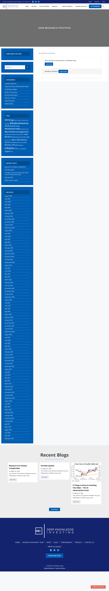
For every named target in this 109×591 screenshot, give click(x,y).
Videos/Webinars (10, 101)
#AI (15, 120)
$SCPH (7, 142)
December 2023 (9, 288)
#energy (7, 123)
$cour (13, 137)
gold (16, 145)
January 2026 (9, 216)
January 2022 (9, 355)
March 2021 (8, 384)
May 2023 (7, 308)
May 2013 (7, 436)
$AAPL (22, 134)
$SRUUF (15, 142)
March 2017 (8, 427)
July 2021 (7, 372)
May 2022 (7, 343)
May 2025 (7, 239)
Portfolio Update (9, 170)
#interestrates (12, 128)
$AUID (7, 137)
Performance (66, 542)
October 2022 (9, 329)
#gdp (18, 126)
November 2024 (9, 256)
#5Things (9, 120)
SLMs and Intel (9, 177)
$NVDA (24, 140)
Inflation (10, 148)
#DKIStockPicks (25, 120)
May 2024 (7, 274)
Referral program (98, 587)
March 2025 (8, 245)
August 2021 (8, 369)
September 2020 (10, 398)
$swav (19, 142)
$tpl (25, 142)
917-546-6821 (57, 546)
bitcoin (8, 145)
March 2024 (8, 280)
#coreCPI (19, 120)
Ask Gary (34, 6)
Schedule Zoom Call (81, 6)
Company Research (11, 83)
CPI (13, 145)
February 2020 (9, 412)
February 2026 (9, 213)
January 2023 (9, 320)
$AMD (26, 134)
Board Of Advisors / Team (33, 542)
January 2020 (9, 415)
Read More (13, 479)
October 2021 (9, 363)
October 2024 (9, 259)
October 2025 (9, 225)
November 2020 (9, 392)
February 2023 (9, 317)
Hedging (21, 145)
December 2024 (9, 254)
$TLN (22, 142)
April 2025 (7, 242)
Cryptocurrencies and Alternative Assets (17, 86)
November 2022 (9, 326)
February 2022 (9, 352)
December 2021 (9, 358)
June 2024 (8, 271)
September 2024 (10, 262)
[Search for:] (15, 67)
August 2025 (8, 231)
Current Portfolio (44, 6)
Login (90, 1)
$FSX (21, 137)
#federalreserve (19, 123)
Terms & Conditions (60, 568)
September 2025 (10, 228)
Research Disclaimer (49, 568)
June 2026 (8, 202)
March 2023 (8, 314)
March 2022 (8, 349)
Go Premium (95, 6)
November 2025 (9, 222)
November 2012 (9, 438)
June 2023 (8, 306)
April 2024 (7, 277)
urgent (7, 151)
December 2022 (9, 323)
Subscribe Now (54, 556)
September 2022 (10, 332)
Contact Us (89, 542)
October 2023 (9, 294)
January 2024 (9, 285)
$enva (17, 137)
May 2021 (7, 378)
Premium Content (10, 98)
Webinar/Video (9, 104)
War (12, 151)
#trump (18, 134)
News (48, 542)
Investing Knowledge (11, 89)
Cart (103, 1)
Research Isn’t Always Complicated (15, 167)
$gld (28, 137)
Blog (56, 542)
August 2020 (8, 401)
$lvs (19, 139)
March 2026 (8, 210)
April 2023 (7, 311)
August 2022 (8, 334)
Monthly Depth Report (11, 95)
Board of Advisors (67, 6)
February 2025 (9, 248)
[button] (103, 6)
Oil (16, 149)
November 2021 (9, 360)
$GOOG (6, 140)
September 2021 (9, 366)
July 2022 (7, 337)
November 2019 (9, 418)
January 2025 (9, 251)
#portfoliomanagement (17, 131)
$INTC (14, 140)
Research (54, 6)
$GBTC (24, 137)
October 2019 (9, 421)
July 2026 (7, 199)
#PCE (27, 129)
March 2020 (8, 410)
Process (78, 542)
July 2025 (7, 233)
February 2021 (9, 386)
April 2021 (7, 381)
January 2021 (8, 389)
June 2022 (8, 340)
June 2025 (8, 236)
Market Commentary (11, 92)
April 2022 (7, 346)
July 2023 (7, 303)
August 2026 (8, 196)
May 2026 (7, 205)
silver (18, 148)
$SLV (11, 142)
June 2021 (7, 375)
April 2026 (7, 207)
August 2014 (8, 430)
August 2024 (8, 265)
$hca (10, 140)
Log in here (63, 71)
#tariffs (14, 134)
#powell (7, 134)
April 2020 (7, 407)
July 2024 (7, 268)
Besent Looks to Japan (11, 180)
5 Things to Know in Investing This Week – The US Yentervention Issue (17, 173)
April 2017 (7, 424)
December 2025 (9, 219)
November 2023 (9, 291)
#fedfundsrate (10, 126)
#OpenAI (23, 129)
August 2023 (8, 300)
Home (27, 6)
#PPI (10, 134)
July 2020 (7, 404)
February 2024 (9, 282)
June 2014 (8, 433)
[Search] (27, 67)
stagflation (23, 148)
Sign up (97, 1)
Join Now (49, 64)
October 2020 (9, 395)
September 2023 (10, 297)
